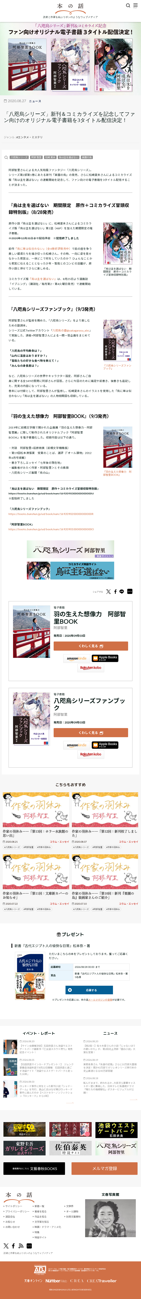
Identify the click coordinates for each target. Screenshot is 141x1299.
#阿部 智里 (28, 847)
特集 (37, 1232)
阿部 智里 (36, 157)
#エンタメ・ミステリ (29, 137)
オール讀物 (72, 1211)
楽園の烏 (87, 157)
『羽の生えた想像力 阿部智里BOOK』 (117, 473)
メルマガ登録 (104, 1168)
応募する (81, 990)
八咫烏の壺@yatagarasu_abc (70, 330)
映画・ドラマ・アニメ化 (48, 1226)
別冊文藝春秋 (73, 1216)
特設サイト (41, 1237)
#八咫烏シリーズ (12, 847)
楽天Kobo (90, 668)
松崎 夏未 (50, 157)
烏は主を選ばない (68, 157)
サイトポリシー (13, 1206)
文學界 (69, 1206)
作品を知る (41, 1216)
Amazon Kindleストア (76, 658)
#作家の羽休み (44, 847)
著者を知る (41, 1211)
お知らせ (10, 1221)
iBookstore (105, 658)
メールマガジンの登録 (100, 999)
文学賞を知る (42, 1221)
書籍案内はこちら (35, 1168)
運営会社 (10, 1216)
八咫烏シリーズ (19, 157)
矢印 (70, 1102)
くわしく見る (88, 646)
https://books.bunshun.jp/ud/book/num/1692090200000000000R (51, 513)
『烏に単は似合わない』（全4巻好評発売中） (43, 248)
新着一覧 (39, 1206)
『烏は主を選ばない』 (43, 278)
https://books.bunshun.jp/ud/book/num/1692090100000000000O (51, 529)
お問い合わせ (12, 1226)
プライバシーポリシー (17, 1211)
